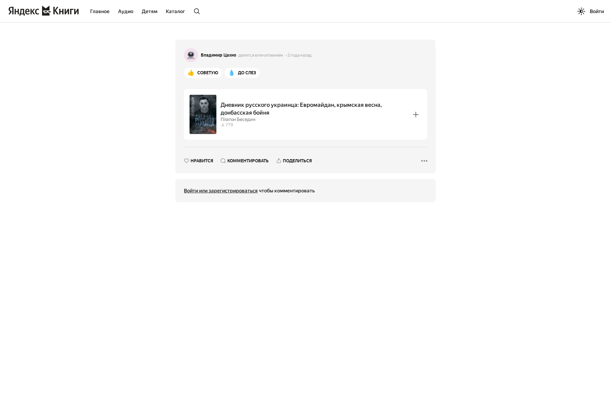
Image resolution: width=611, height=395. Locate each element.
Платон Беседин (238, 119)
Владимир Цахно (218, 55)
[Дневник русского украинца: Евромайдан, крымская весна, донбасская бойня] (305, 114)
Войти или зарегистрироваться (221, 190)
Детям (149, 11)
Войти (597, 11)
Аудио (125, 11)
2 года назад (299, 55)
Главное (100, 11)
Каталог (175, 11)
